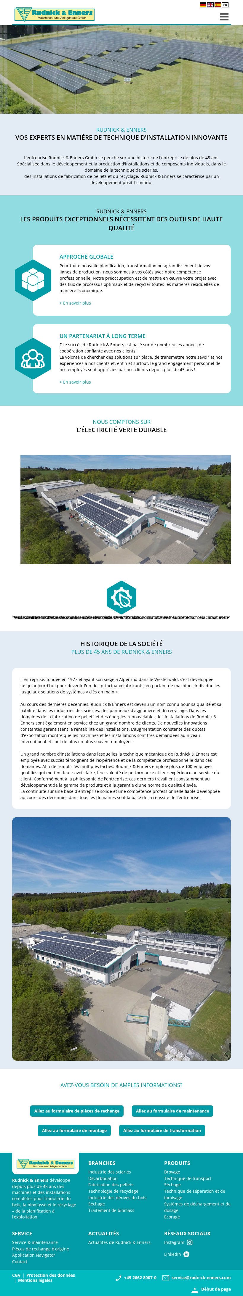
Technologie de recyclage (113, 1191)
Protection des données (50, 1275)
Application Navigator (33, 1255)
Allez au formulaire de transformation (162, 1130)
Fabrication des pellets (110, 1184)
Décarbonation (103, 1178)
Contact (19, 1261)
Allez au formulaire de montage (74, 1130)
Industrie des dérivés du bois (117, 1197)
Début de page (216, 1289)
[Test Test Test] (121, 939)
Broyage (172, 1172)
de (203, 4)
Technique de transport (187, 1178)
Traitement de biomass (111, 1210)
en (210, 4)
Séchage (96, 1204)
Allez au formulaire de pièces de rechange (76, 1111)
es (218, 4)
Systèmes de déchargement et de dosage (197, 1207)
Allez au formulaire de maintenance (172, 1111)
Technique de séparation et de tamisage (194, 1194)
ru (225, 4)
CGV (16, 1275)
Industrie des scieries (109, 1172)
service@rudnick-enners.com (201, 1277)
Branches (101, 1163)
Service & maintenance (35, 1242)
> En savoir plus (75, 303)
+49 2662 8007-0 (140, 1277)
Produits (177, 1163)
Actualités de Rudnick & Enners (119, 1242)
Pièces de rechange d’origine (40, 1249)
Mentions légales (35, 1280)
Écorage (172, 1217)
